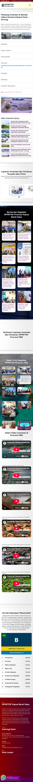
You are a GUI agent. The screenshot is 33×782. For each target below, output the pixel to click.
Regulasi (29, 0)
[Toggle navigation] (30, 5)
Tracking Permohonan (22, 0)
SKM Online (14, 0)
